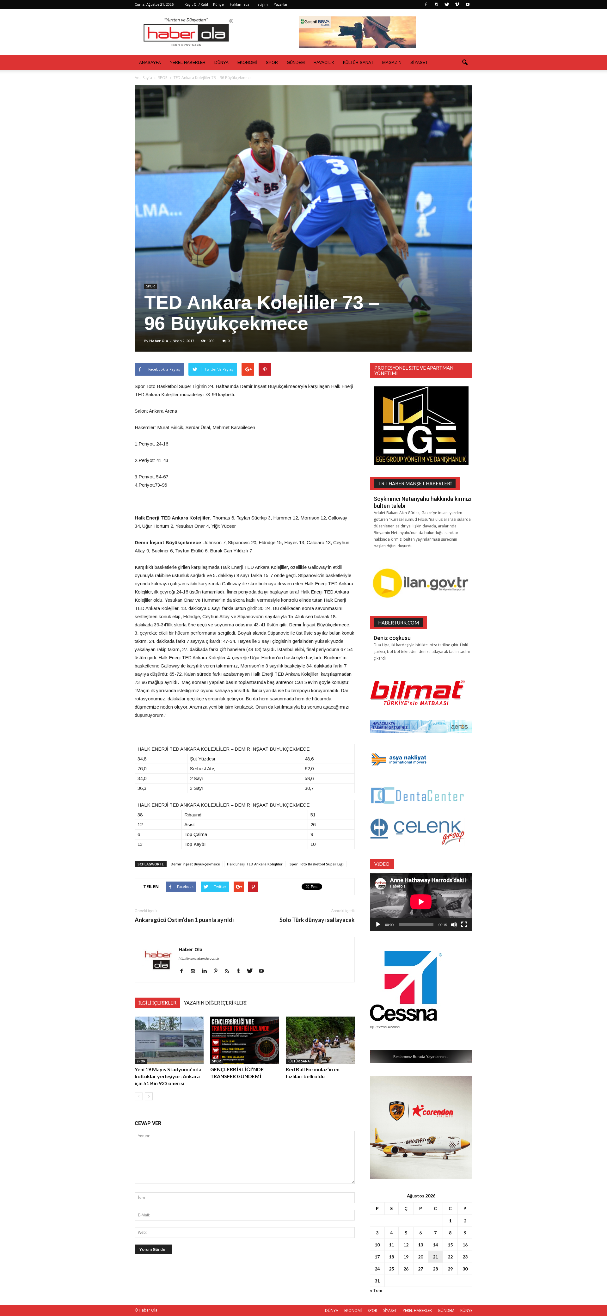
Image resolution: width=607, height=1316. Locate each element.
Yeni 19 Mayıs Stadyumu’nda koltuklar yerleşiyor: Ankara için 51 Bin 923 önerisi (168, 1076)
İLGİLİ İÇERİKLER (157, 1002)
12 (405, 1244)
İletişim (261, 4)
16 (465, 1244)
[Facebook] (426, 4)
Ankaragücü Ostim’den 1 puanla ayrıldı (184, 920)
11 (391, 1244)
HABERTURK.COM (398, 622)
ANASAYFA (150, 62)
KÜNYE (466, 1310)
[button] (464, 62)
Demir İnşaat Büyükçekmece (195, 864)
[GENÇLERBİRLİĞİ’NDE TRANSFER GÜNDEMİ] (244, 1040)
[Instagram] (436, 4)
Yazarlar (281, 4)
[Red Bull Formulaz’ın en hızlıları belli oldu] (320, 1040)
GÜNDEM (296, 62)
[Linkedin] (206, 971)
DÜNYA (221, 62)
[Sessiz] (454, 924)
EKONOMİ (247, 62)
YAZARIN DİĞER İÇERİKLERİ (215, 1002)
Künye (218, 4)
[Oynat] (378, 924)
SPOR (272, 62)
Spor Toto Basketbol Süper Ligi (317, 864)
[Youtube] (467, 4)
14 (435, 1244)
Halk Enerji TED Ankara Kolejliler (255, 864)
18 (391, 1256)
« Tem (376, 1290)
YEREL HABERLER (187, 62)
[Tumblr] (241, 971)
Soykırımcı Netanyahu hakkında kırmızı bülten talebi (422, 502)
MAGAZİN (392, 62)
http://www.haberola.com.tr (199, 958)
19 (405, 1256)
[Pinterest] (218, 971)
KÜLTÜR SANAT (358, 62)
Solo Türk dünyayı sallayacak (317, 920)
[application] (421, 902)
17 (377, 1256)
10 (377, 1244)
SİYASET (419, 62)
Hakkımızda (239, 4)
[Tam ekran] (464, 924)
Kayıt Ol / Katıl (196, 4)
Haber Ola (158, 340)
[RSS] (229, 971)
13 (420, 1244)
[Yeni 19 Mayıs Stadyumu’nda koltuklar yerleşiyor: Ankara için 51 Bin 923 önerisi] (169, 1040)
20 (420, 1256)
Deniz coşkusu (392, 638)
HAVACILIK (324, 62)
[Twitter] (446, 4)
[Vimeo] (457, 4)
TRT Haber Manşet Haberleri (415, 483)
